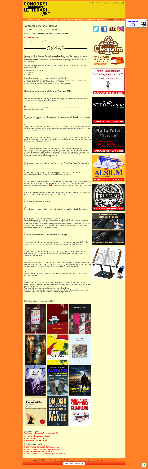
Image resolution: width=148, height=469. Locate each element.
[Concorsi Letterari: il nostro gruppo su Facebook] (112, 32)
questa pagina (54, 41)
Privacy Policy (69, 463)
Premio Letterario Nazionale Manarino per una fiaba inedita (45, 453)
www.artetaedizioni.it (49, 58)
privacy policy (101, 460)
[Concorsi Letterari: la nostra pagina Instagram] (120, 32)
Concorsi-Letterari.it (34, 19)
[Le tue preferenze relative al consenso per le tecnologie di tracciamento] (144, 465)
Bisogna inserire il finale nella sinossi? (37, 437)
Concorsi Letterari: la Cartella (34, 438)
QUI (50, 185)
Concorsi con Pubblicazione (95, 19)
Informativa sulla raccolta (133, 23)
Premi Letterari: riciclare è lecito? (35, 440)
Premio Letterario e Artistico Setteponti (37, 446)
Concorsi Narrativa (50, 19)
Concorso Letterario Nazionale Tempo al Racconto (42, 449)
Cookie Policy (80, 463)
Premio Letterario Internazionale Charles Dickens (41, 448)
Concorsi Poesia (64, 19)
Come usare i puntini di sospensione (37, 435)
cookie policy (111, 460)
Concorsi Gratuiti (77, 19)
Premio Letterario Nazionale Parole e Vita (38, 451)
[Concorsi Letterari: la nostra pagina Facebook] (104, 32)
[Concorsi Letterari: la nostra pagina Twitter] (96, 32)
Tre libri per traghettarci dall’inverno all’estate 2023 (41, 433)
